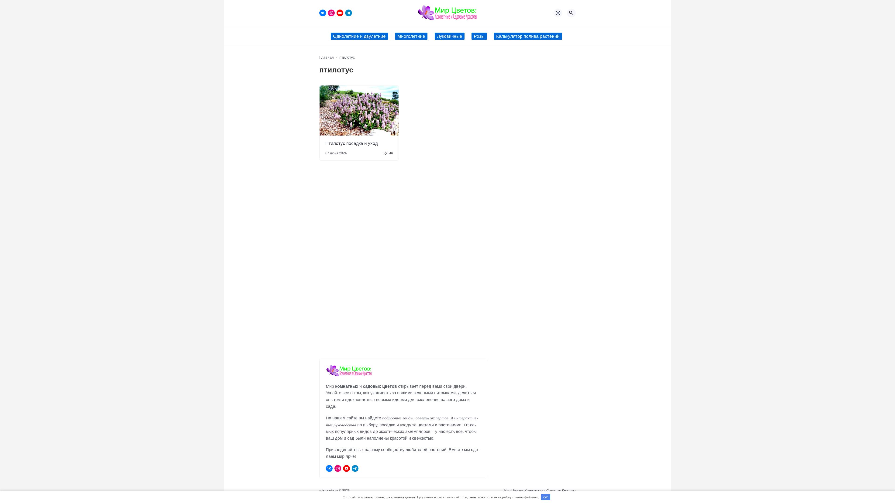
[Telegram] (348, 13)
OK (545, 497)
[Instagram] (331, 13)
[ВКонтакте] (322, 13)
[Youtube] (340, 13)
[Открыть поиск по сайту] (571, 13)
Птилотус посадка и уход (351, 143)
